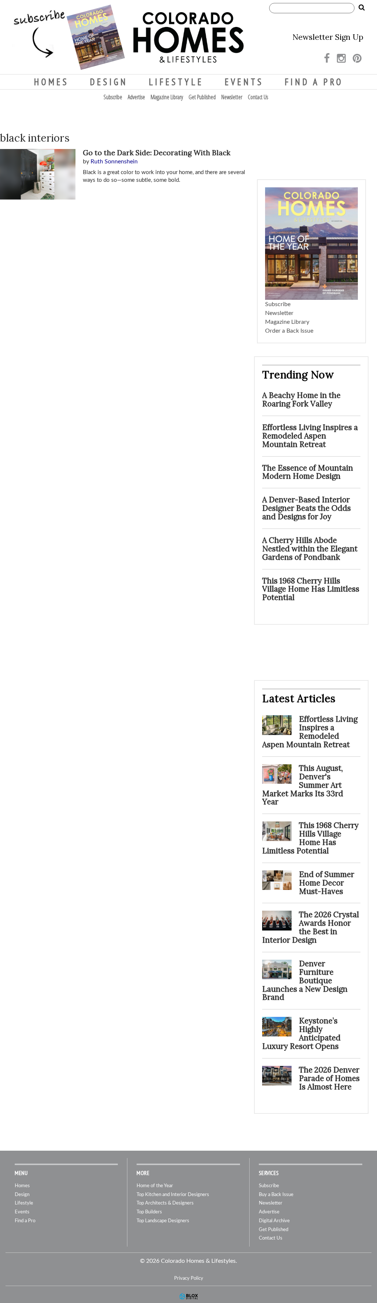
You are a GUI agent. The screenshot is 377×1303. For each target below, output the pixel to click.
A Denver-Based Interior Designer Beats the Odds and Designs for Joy (306, 508)
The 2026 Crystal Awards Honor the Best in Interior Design (310, 927)
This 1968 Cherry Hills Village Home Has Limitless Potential (310, 589)
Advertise (136, 97)
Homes (51, 82)
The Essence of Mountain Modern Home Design (307, 472)
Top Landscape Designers (163, 1221)
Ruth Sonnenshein (114, 161)
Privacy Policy (188, 1278)
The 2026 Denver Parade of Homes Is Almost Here (329, 1078)
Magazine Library (167, 97)
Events (244, 82)
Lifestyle (176, 82)
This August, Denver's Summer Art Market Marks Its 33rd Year (302, 785)
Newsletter (231, 97)
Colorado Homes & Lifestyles (188, 37)
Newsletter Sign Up (327, 37)
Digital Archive (274, 1221)
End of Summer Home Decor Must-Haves (326, 882)
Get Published (202, 97)
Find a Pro (314, 82)
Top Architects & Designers (165, 1203)
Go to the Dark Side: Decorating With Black (156, 152)
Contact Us (258, 97)
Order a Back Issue (289, 331)
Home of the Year (155, 1186)
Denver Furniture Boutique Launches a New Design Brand (305, 980)
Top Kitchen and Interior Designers (173, 1194)
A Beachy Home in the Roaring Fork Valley (301, 399)
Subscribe (112, 97)
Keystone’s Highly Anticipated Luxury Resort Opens (301, 1033)
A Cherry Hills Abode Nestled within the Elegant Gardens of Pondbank (309, 548)
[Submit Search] (361, 7)
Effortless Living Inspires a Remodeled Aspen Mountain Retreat (310, 435)
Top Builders (149, 1212)
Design (109, 82)
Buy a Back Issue (276, 1194)
